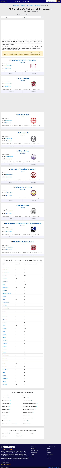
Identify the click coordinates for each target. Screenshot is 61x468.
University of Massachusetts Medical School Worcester (22, 223)
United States (37, 5)
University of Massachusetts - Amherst (22, 169)
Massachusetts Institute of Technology (22, 60)
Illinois (4, 325)
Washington (5, 378)
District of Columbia (7, 293)
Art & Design (16, 5)
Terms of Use (50, 467)
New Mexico (5, 369)
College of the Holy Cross (23, 187)
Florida (4, 337)
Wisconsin (5, 319)
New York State (34, 450)
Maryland (5, 290)
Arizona (4, 375)
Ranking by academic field (22, 14)
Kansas (4, 352)
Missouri (4, 334)
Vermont (4, 275)
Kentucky (5, 313)
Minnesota (5, 340)
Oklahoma (5, 360)
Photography (22, 5)
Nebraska (5, 357)
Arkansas (4, 346)
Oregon (4, 381)
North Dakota (5, 355)
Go (42, 17)
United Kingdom (50, 454)
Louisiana (4, 349)
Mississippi (5, 343)
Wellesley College (22, 205)
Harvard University (23, 78)
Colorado (4, 366)
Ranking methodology (6, 464)
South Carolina (6, 308)
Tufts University (23, 133)
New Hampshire (6, 272)
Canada (48, 448)
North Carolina (6, 302)
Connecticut (5, 269)
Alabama (4, 328)
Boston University (22, 114)
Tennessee (5, 316)
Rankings (33, 73)
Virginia (4, 296)
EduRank (36, 11)
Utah (4, 372)
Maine (4, 284)
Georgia (4, 322)
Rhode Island (5, 266)
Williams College (22, 151)
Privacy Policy (57, 467)
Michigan (4, 305)
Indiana (4, 310)
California (5, 384)
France (48, 456)
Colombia (49, 452)
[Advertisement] (11, 30)
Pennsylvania (5, 287)
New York (5, 278)
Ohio (4, 299)
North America (30, 5)
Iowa (4, 331)
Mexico (48, 450)
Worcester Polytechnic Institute (22, 242)
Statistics (11, 73)
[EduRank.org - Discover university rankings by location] (4, 1)
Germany (48, 458)
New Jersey (5, 281)
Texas (4, 363)
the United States (8, 65)
